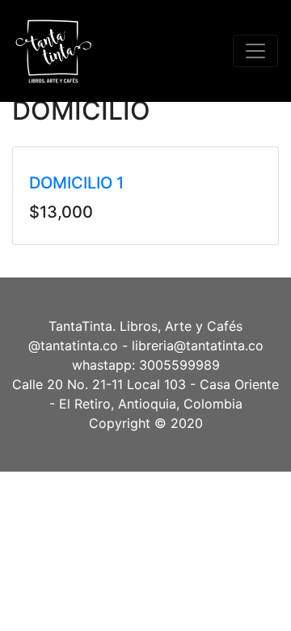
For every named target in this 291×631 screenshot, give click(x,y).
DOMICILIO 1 (76, 183)
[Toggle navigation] (255, 51)
